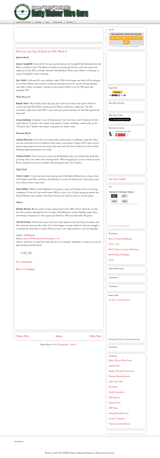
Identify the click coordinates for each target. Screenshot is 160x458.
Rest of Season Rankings (120, 238)
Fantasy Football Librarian (121, 370)
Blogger (111, 452)
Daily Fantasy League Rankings (124, 249)
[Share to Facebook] (30, 253)
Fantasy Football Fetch (119, 423)
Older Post (95, 336)
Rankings (38, 22)
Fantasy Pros (115, 402)
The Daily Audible (117, 179)
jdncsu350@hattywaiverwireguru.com (41, 238)
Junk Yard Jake (116, 381)
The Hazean (114, 397)
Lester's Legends (117, 418)
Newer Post (22, 336)
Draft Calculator (116, 392)
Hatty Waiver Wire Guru (120, 360)
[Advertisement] (58, 34)
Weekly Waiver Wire (24, 22)
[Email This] (22, 253)
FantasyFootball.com (119, 413)
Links (47, 22)
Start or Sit (57, 22)
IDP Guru (113, 407)
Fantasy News (112, 226)
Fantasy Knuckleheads (129, 339)
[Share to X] (27, 253)
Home (59, 336)
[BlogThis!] (25, 253)
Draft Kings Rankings (119, 254)
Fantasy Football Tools (119, 46)
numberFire (114, 365)
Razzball (113, 386)
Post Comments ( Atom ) (65, 344)
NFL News (69, 22)
